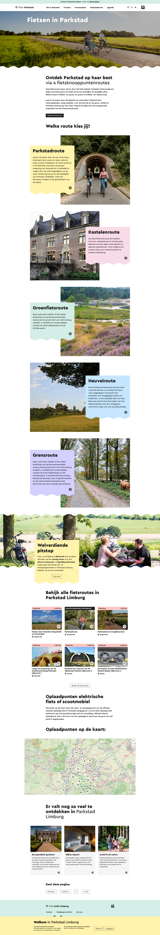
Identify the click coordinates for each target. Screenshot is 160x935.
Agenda (110, 7)
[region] (80, 767)
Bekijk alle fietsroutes (54, 115)
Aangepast (109, 928)
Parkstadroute (96, 7)
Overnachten (80, 7)
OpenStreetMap (125, 794)
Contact (49, 912)
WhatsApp (51, 891)
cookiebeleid (80, 928)
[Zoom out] (133, 743)
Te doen (67, 7)
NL (135, 7)
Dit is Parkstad (52, 7)
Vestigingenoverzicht (64, 912)
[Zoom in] (133, 740)
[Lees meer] (70, 188)
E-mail (86, 891)
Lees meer (56, 576)
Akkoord (99, 928)
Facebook (65, 891)
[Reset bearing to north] (133, 746)
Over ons (79, 912)
